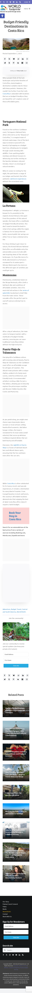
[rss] (20, 2)
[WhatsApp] (27, 59)
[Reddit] (18, 59)
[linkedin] (17, 2)
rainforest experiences (18, 179)
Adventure (6, 609)
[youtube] (13, 2)
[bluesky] (10, 2)
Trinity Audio (20, 70)
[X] (9, 59)
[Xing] (22, 63)
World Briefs (21, 612)
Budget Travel (16, 609)
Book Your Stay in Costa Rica (15, 516)
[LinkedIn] (23, 59)
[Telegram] (5, 63)
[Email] (27, 63)
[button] (2, 16)
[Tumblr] (9, 63)
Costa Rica (6, 94)
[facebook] (0, 2)
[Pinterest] (14, 63)
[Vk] (18, 63)
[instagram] (7, 2)
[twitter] (4, 2)
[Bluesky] (14, 59)
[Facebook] (5, 59)
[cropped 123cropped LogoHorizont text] (10, 5)
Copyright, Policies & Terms (20, 965)
